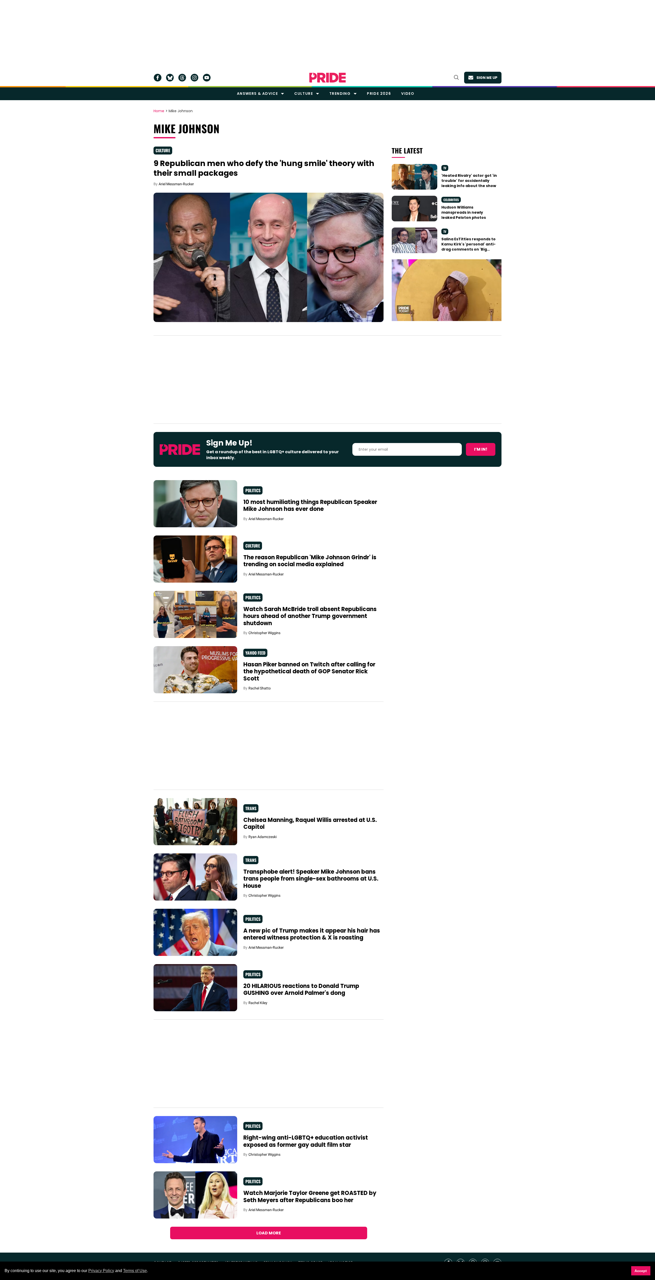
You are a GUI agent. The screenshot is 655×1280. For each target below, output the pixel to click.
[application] (446, 290)
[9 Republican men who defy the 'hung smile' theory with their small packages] (269, 257)
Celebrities (451, 200)
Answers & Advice (257, 93)
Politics (252, 490)
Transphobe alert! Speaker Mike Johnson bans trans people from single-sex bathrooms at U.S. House (310, 879)
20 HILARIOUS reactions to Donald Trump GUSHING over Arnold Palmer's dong (301, 989)
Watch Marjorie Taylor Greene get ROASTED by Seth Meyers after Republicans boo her (309, 1196)
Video (407, 93)
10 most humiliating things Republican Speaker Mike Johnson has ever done (310, 505)
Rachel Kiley (257, 1003)
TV (444, 168)
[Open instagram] (194, 78)
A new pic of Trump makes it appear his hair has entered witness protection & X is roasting (311, 934)
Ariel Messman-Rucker (176, 184)
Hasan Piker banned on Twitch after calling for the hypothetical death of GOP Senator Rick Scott (309, 671)
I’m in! (480, 449)
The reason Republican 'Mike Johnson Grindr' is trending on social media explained (309, 561)
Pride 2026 (379, 93)
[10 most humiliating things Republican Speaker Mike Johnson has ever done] (195, 503)
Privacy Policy (101, 1270)
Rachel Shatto (259, 688)
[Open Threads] (182, 78)
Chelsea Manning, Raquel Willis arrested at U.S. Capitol (310, 823)
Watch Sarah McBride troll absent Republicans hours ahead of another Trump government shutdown (310, 616)
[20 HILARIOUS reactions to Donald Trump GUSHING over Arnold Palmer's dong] (195, 987)
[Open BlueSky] (170, 78)
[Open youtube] (207, 78)
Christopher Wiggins (264, 633)
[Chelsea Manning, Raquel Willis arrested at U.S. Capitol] (195, 821)
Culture (303, 93)
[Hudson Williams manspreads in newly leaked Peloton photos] (414, 208)
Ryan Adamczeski (262, 837)
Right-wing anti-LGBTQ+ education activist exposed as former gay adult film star (305, 1141)
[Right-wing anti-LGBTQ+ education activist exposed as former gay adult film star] (195, 1139)
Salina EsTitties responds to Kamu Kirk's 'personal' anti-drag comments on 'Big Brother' (468, 246)
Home (159, 111)
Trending (340, 93)
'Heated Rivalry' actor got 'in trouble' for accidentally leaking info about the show (469, 181)
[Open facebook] (158, 78)
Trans (250, 808)
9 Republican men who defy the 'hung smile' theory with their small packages (264, 168)
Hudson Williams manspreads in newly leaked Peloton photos (463, 212)
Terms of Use (135, 1270)
